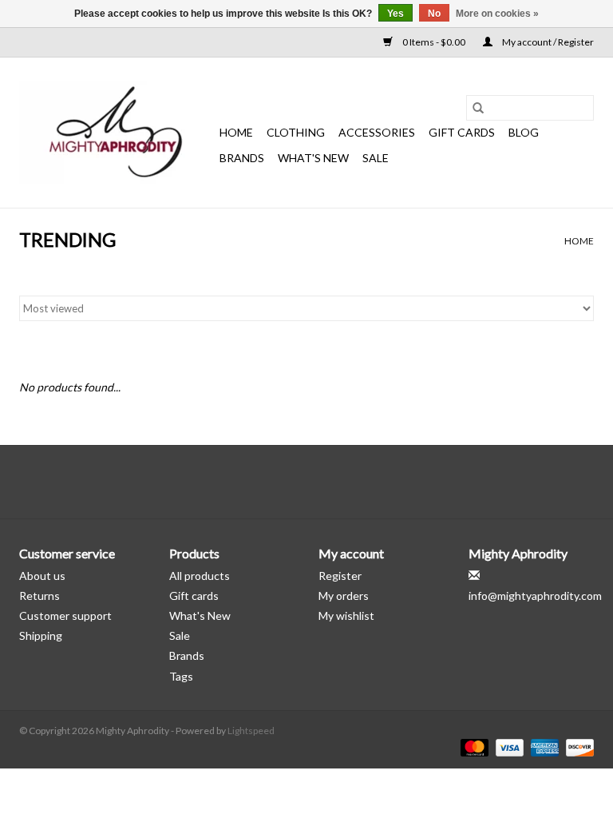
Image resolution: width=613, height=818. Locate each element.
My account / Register (547, 42)
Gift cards (462, 132)
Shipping (40, 635)
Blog (523, 132)
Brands (241, 158)
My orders (343, 595)
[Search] (478, 108)
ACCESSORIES (376, 132)
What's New (200, 615)
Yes (395, 13)
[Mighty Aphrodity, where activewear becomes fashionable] (117, 132)
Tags (181, 676)
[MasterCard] (472, 746)
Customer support (65, 615)
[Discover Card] (577, 746)
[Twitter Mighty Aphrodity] (293, 481)
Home (236, 132)
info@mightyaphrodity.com (535, 595)
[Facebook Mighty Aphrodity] (265, 481)
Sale (179, 635)
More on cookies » (497, 13)
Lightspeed (251, 731)
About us (42, 575)
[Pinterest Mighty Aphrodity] (321, 481)
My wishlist (346, 615)
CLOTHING (296, 132)
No (434, 13)
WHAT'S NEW (313, 158)
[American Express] (542, 746)
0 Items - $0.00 (434, 42)
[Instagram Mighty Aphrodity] (349, 481)
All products (199, 575)
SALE (375, 158)
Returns (39, 595)
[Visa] (507, 746)
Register (340, 575)
